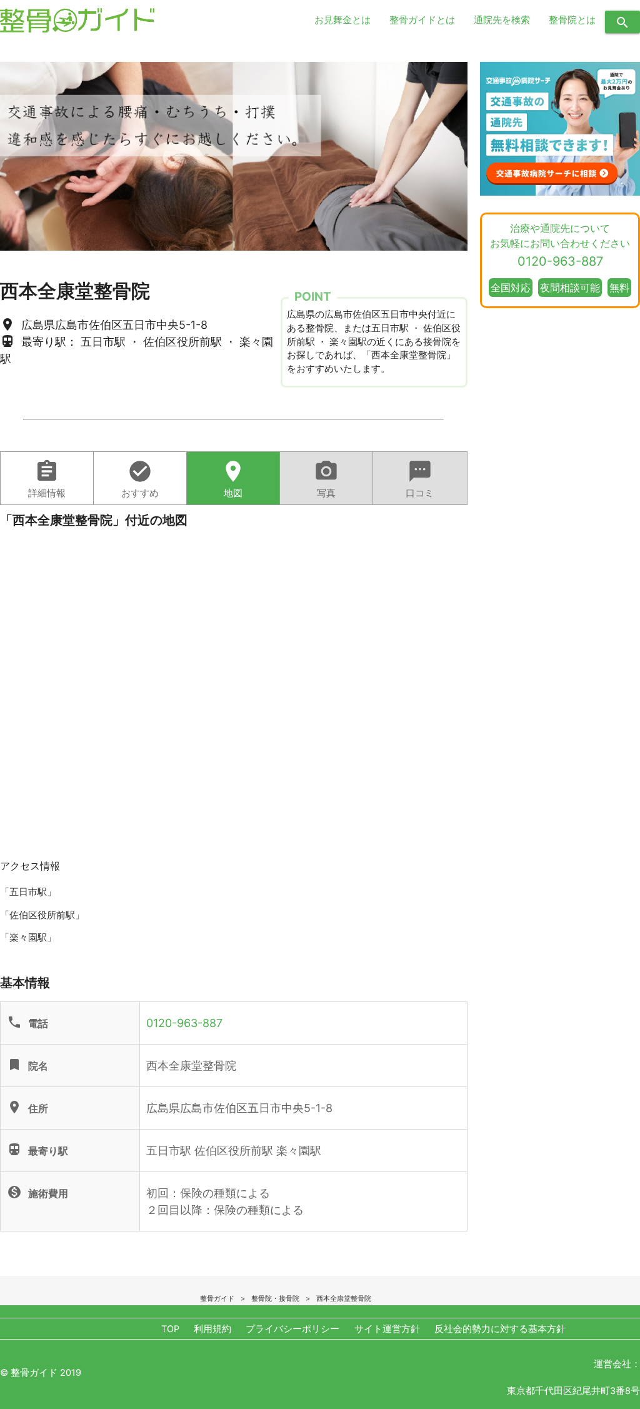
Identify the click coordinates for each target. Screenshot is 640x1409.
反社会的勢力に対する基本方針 (500, 1329)
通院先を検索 (502, 20)
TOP (170, 1329)
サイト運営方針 (387, 1329)
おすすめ (140, 479)
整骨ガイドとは (422, 20)
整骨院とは (572, 20)
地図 (233, 479)
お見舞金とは (342, 20)
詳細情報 (47, 479)
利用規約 (212, 1329)
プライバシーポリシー (292, 1329)
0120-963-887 (184, 1023)
